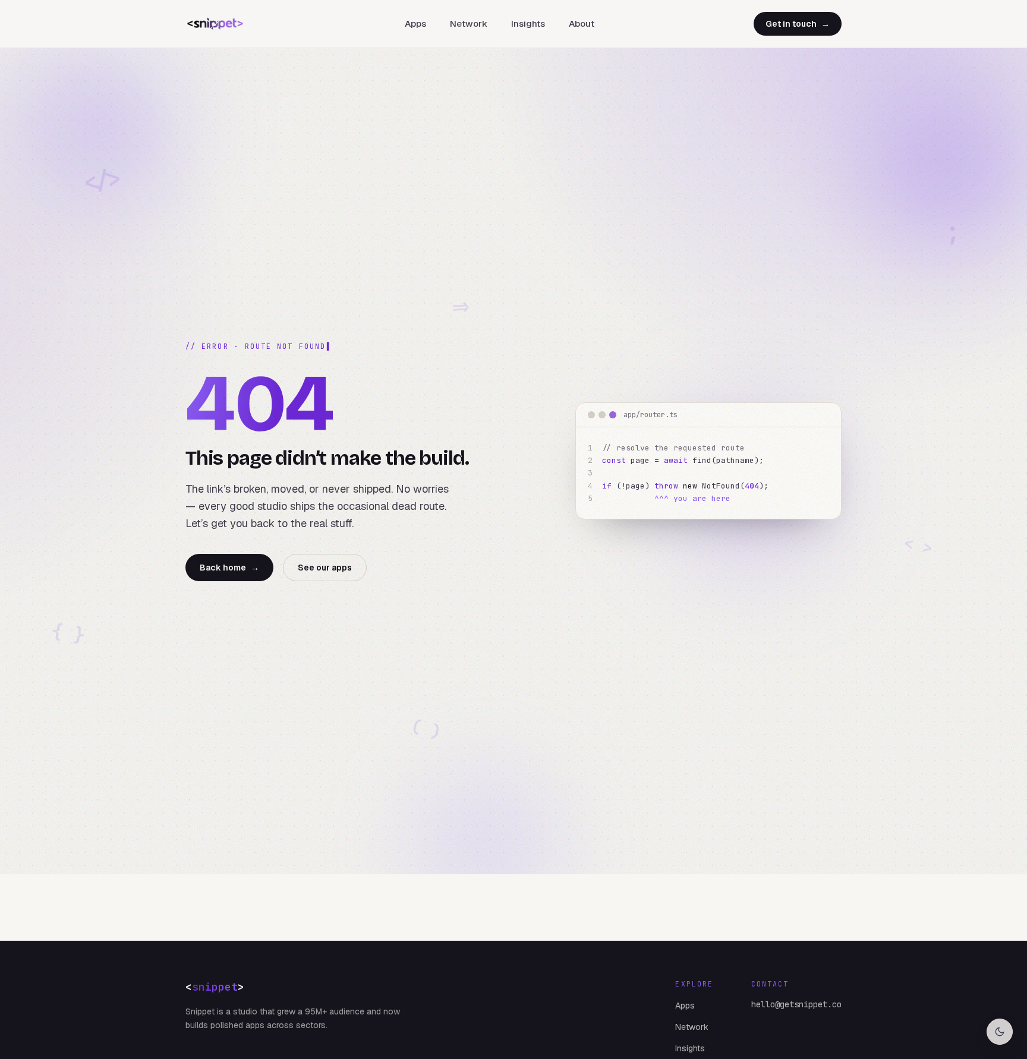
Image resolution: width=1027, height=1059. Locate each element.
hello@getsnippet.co (796, 1004)
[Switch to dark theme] (1000, 1032)
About (581, 23)
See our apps (325, 567)
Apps (415, 23)
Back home (229, 567)
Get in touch (797, 23)
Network (468, 23)
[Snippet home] (215, 23)
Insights (528, 23)
